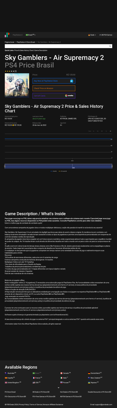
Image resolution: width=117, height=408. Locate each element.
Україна (94, 382)
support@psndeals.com (103, 404)
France (38, 378)
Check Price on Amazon (43, 88)
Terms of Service (36, 404)
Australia (12, 373)
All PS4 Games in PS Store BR (71, 396)
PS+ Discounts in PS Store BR (15, 396)
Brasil (31, 35)
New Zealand (96, 378)
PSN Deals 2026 (12, 404)
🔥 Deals (91, 35)
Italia (65, 378)
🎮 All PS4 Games (105, 35)
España (11, 378)
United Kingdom (14, 382)
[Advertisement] (58, 16)
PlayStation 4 (17, 35)
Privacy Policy (24, 404)
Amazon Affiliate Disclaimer (53, 404)
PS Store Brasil (10, 392)
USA (37, 382)
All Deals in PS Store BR (41, 392)
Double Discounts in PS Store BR (99, 392)
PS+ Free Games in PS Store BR (44, 396)
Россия (66, 382)
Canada (67, 373)
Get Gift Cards (39, 96)
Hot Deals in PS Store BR (69, 392)
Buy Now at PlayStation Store (46, 81)
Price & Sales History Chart (23, 50)
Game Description (41, 50)
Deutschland (96, 373)
